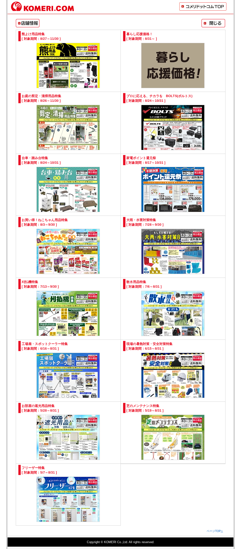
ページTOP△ (215, 531)
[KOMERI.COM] (42, 9)
